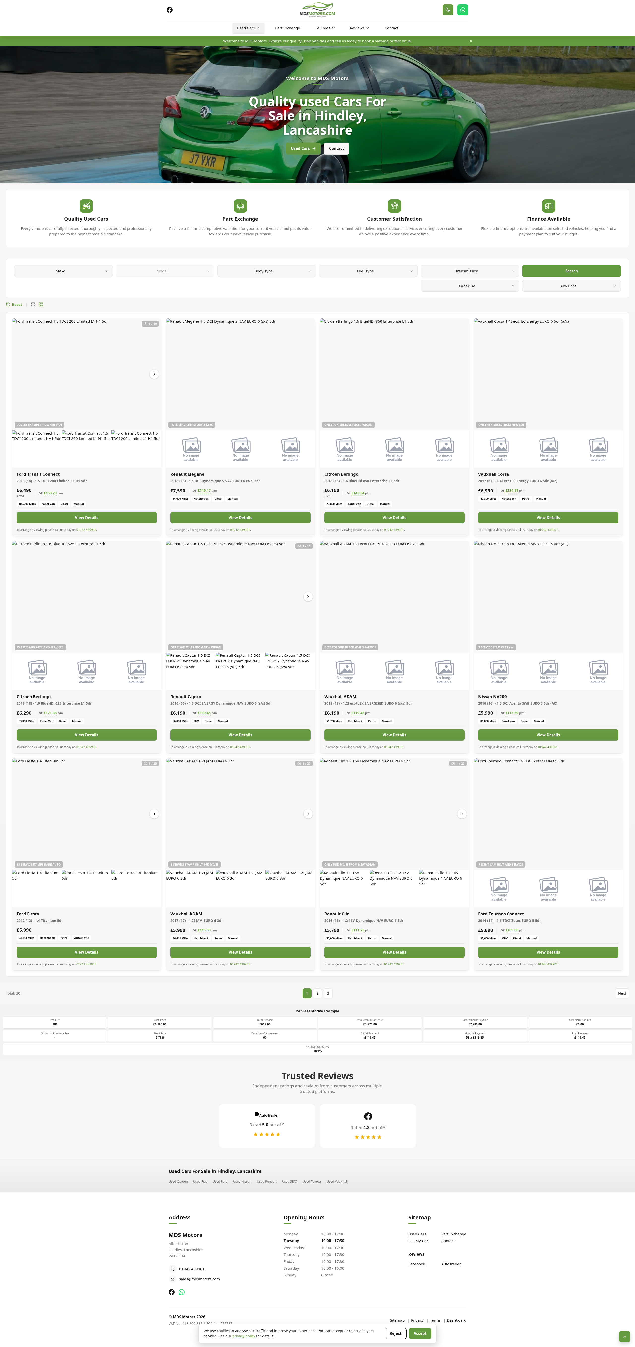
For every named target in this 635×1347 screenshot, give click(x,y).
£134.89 (512, 490)
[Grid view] (41, 304)
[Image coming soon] (191, 449)
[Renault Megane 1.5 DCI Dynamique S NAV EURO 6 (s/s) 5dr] (240, 374)
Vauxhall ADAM (340, 696)
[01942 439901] (448, 9)
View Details (86, 517)
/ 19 (152, 324)
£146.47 (204, 490)
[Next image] (154, 374)
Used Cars (246, 27)
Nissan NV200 (492, 696)
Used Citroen (178, 1181)
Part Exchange (287, 27)
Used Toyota (312, 1181)
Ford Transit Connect (38, 474)
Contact (391, 27)
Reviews (357, 27)
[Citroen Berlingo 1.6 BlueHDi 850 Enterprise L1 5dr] (394, 374)
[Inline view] (33, 304)
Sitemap (397, 1320)
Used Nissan (242, 1181)
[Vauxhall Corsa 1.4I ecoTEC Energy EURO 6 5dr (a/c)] (548, 374)
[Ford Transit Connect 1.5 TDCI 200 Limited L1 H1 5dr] (86, 374)
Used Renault (267, 1181)
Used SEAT (289, 1181)
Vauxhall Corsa (493, 474)
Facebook (416, 1263)
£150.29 (50, 493)
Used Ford (220, 1181)
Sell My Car (325, 27)
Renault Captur (186, 696)
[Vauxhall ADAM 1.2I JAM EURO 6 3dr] (240, 814)
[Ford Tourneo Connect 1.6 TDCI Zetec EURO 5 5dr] (548, 814)
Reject (396, 1333)
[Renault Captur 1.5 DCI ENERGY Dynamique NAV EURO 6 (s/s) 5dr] (240, 597)
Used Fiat (200, 1181)
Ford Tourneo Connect (501, 914)
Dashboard (456, 1320)
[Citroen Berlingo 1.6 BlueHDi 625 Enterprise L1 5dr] (86, 597)
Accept (420, 1333)
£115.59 (512, 712)
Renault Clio (336, 914)
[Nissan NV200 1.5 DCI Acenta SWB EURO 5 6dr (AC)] (548, 597)
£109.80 (512, 930)
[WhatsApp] (462, 9)
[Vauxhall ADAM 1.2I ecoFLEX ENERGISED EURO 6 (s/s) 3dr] (394, 597)
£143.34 (357, 493)
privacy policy (243, 1336)
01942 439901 (86, 530)
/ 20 (306, 763)
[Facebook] (170, 10)
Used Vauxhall (337, 1181)
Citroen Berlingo (341, 474)
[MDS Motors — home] (317, 10)
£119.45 (204, 712)
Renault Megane (187, 474)
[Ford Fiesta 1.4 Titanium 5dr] (86, 814)
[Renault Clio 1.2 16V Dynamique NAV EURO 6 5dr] (394, 814)
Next (622, 993)
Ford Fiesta (28, 914)
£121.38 (50, 712)
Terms (435, 1320)
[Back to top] (624, 1336)
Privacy (417, 1320)
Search (571, 270)
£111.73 (357, 930)
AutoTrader (451, 1263)
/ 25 (152, 763)
